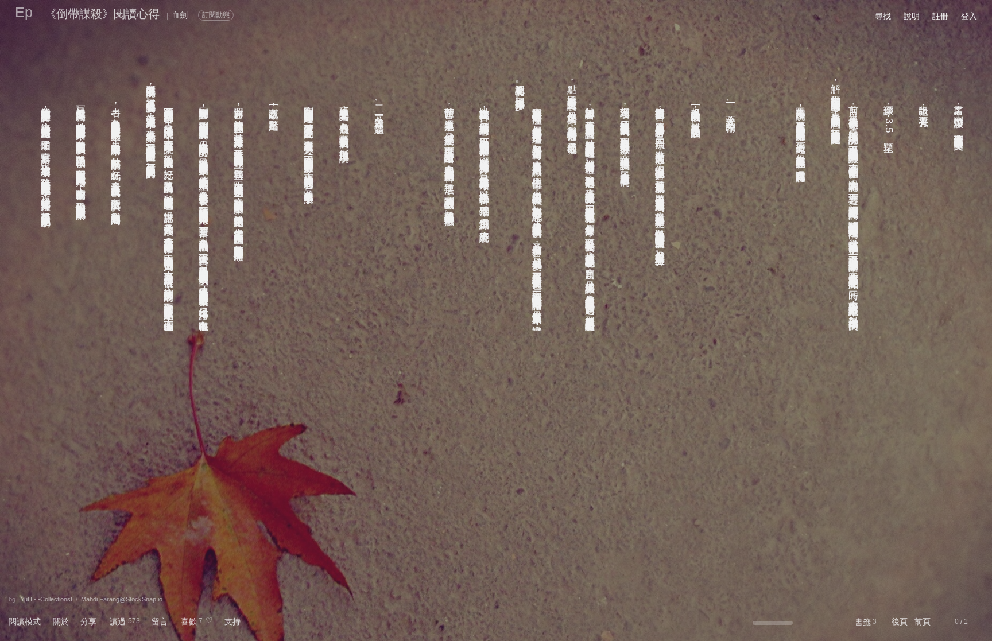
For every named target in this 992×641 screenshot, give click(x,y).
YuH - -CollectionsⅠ (46, 599)
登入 (969, 16)
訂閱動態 (216, 15)
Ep (24, 12)
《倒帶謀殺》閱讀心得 (102, 13)
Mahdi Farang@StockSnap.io (121, 599)
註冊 (940, 16)
